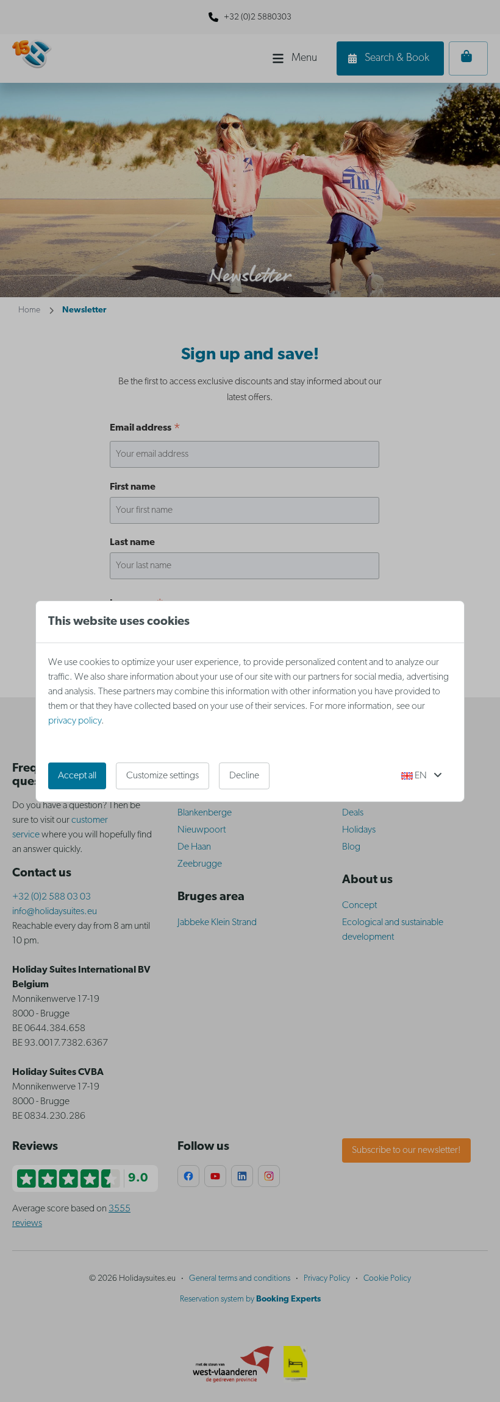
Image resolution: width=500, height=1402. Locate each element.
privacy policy (74, 721)
